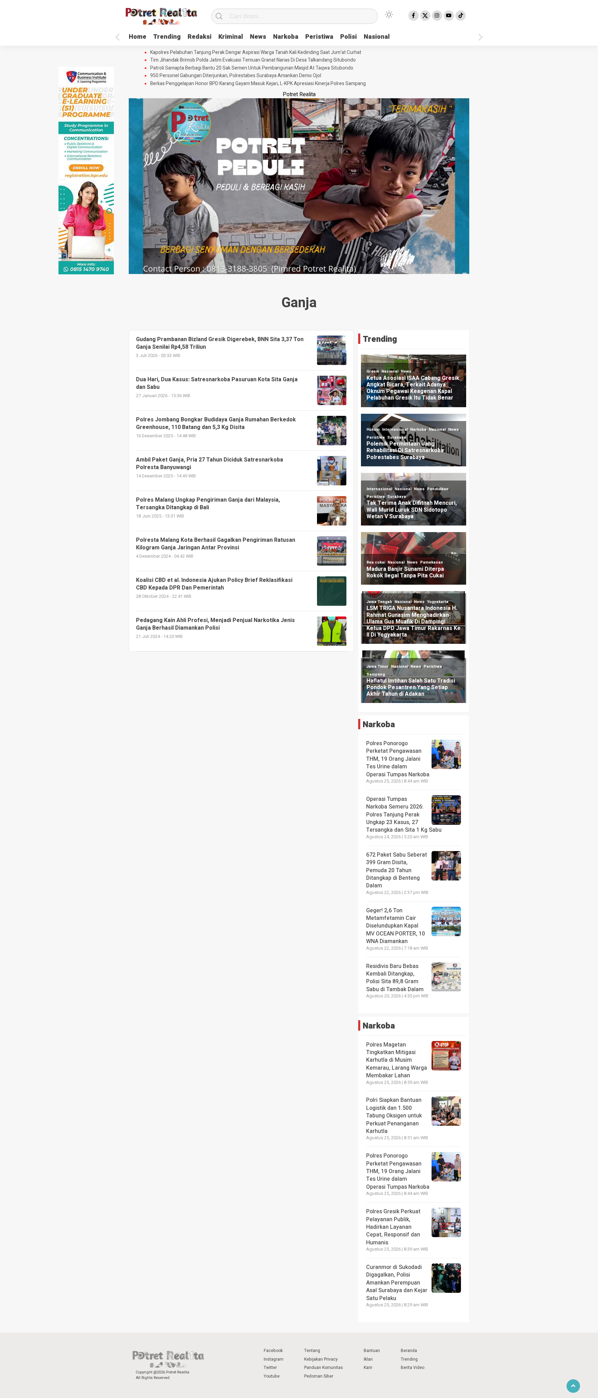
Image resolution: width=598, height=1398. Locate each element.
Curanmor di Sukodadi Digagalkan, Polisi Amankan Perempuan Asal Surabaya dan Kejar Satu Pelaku (396, 1283)
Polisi (348, 37)
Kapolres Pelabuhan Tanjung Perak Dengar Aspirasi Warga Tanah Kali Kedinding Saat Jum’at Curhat (255, 52)
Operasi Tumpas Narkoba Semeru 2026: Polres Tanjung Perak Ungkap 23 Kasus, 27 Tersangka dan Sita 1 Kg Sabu (404, 814)
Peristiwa (319, 37)
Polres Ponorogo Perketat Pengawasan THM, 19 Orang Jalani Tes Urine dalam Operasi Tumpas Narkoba (397, 759)
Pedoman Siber (318, 1376)
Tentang (312, 1350)
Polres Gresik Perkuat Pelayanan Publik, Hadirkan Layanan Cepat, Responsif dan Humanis (393, 1227)
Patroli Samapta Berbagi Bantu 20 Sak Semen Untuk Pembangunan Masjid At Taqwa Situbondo (251, 68)
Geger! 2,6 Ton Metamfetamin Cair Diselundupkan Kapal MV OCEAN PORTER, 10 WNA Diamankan (395, 926)
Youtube (272, 1376)
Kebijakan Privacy (321, 1359)
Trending (167, 37)
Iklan (368, 1359)
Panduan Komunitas (323, 1367)
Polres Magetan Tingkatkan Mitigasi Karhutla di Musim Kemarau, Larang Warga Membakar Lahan (396, 1060)
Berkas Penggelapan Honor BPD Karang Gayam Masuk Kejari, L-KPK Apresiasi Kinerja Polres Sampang (258, 83)
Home (137, 37)
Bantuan (372, 1350)
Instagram (273, 1359)
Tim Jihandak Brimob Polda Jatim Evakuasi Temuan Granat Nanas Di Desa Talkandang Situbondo (253, 60)
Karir (368, 1367)
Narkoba (285, 37)
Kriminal (230, 37)
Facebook (273, 1350)
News (258, 37)
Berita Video (412, 1367)
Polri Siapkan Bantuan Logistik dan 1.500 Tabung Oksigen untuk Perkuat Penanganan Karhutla (394, 1115)
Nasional (377, 37)
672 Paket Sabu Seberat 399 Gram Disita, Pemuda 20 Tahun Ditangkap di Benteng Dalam (396, 870)
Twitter (270, 1367)
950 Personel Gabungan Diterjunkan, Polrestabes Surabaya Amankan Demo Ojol (235, 75)
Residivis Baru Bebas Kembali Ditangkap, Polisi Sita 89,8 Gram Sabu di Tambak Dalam (395, 978)
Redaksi (199, 37)
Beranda (409, 1350)
